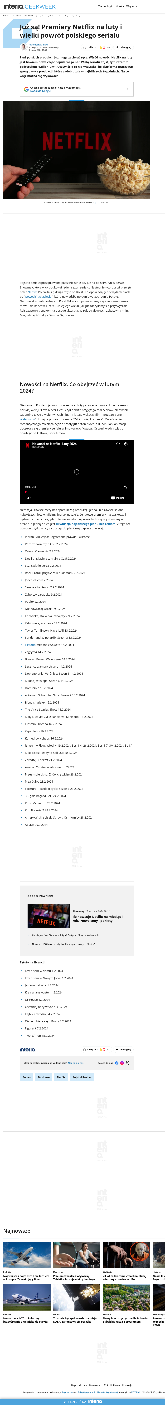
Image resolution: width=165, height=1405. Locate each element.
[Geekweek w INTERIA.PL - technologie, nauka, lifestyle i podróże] (40, 6)
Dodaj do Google (55, 91)
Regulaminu (67, 1392)
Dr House (44, 1077)
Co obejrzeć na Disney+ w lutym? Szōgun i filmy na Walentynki (65, 935)
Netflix (32, 292)
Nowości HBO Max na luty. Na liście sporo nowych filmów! (63, 944)
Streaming (28, 16)
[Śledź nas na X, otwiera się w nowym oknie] (127, 1063)
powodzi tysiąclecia (38, 296)
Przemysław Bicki (38, 44)
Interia (6, 16)
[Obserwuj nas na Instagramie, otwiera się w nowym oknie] (122, 1063)
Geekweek (17, 16)
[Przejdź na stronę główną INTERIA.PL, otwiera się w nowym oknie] (14, 6)
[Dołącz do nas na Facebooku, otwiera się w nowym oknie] (116, 1063)
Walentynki (27, 419)
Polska (27, 1077)
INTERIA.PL (136, 1392)
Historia (30, 645)
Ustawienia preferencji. (108, 1392)
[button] (105, 6)
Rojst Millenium (82, 1077)
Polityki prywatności (87, 1392)
